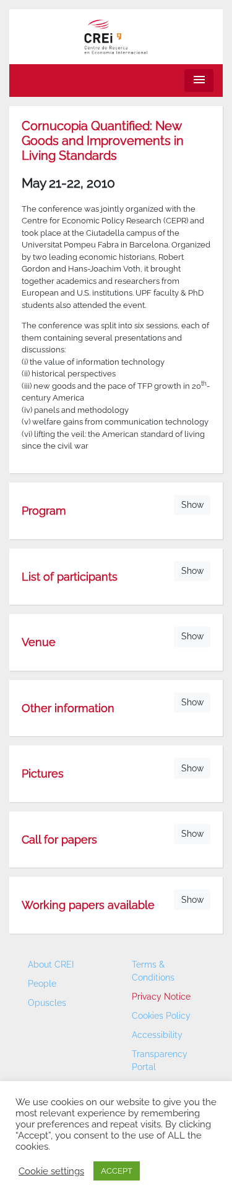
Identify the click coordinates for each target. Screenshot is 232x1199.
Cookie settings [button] (51, 1171)
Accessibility (157, 1035)
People (42, 984)
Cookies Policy (161, 1016)
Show (192, 505)
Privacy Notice (161, 997)
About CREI (51, 964)
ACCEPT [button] (116, 1171)
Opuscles (47, 1003)
